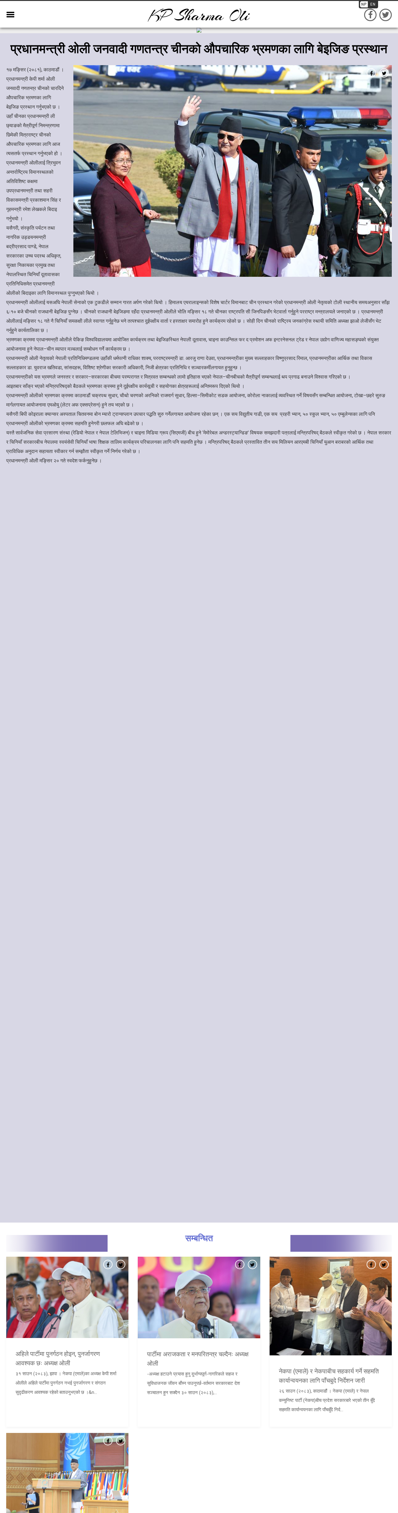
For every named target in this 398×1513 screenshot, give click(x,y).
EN (373, 4)
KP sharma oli (199, 15)
